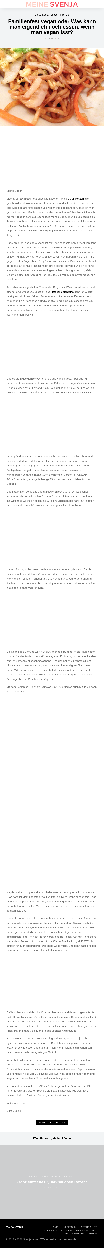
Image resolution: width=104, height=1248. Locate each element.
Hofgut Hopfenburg (62, 291)
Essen (54, 15)
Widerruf (82, 1230)
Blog (55, 1227)
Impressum (69, 1227)
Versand (93, 1234)
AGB (94, 1230)
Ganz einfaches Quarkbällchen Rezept (52, 1182)
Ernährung (41, 15)
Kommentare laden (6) (52, 1122)
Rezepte (55, 1176)
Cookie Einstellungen (58, 1230)
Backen (33, 1176)
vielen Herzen (76, 198)
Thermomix (69, 1176)
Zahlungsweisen (73, 1234)
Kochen (64, 15)
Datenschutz (88, 1227)
